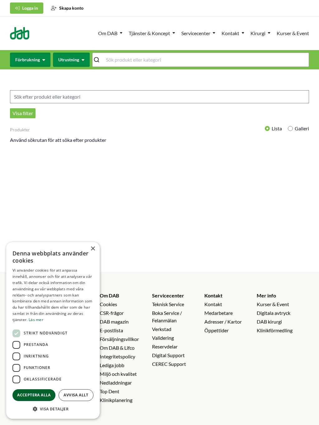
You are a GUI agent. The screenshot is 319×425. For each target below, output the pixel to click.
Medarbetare (218, 313)
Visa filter (22, 113)
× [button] (92, 248)
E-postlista (111, 330)
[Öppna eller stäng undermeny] (121, 32)
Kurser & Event (293, 33)
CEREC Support (169, 364)
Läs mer (36, 319)
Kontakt (213, 295)
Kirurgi (257, 33)
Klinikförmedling (275, 330)
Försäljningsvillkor (119, 339)
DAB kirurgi (269, 322)
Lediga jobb (112, 365)
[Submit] (99, 60)
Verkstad (161, 329)
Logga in (30, 8)
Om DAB (107, 33)
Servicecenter (195, 33)
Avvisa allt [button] (76, 395)
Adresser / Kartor (223, 322)
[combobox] (200, 60)
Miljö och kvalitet (118, 374)
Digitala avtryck (273, 313)
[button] (52, 409)
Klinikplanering (116, 400)
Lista (277, 128)
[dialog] (53, 330)
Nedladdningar (116, 382)
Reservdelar (165, 346)
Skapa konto (71, 8)
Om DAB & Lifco (117, 348)
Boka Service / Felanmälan (167, 316)
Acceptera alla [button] (34, 395)
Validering (163, 338)
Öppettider (216, 330)
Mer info (266, 295)
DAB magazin (114, 322)
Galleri (302, 128)
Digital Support (168, 355)
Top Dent (109, 391)
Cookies (108, 304)
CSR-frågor (112, 313)
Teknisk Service (168, 304)
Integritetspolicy (117, 356)
